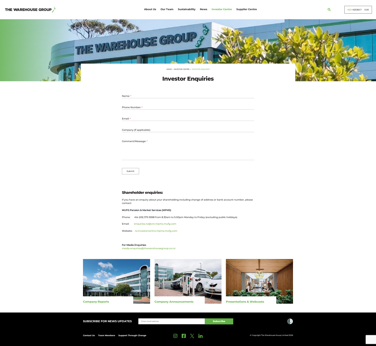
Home (169, 69)
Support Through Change (132, 335)
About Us (150, 9)
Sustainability (186, 9)
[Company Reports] (116, 281)
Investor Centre (222, 9)
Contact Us (89, 335)
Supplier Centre (246, 9)
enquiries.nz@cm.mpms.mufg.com (155, 223)
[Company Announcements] (188, 281)
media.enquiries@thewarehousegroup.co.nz (148, 248)
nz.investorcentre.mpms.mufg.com (156, 230)
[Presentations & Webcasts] (259, 281)
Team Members (106, 335)
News (203, 9)
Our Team (167, 9)
